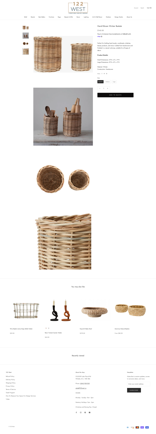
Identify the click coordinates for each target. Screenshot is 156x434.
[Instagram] (80, 412)
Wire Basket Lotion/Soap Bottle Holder (21, 329)
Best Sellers (42, 17)
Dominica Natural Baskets (122, 329)
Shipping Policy (10, 383)
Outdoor (108, 17)
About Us (129, 17)
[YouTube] (89, 412)
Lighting (86, 17)
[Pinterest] (106, 73)
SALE (25, 17)
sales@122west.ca (81, 388)
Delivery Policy (10, 380)
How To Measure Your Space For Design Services (21, 396)
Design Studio (119, 17)
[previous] (6, 315)
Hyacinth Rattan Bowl (86, 329)
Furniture (51, 17)
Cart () (149, 8)
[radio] (100, 81)
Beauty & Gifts (68, 17)
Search (142, 8)
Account (136, 8)
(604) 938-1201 (85, 383)
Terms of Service (11, 389)
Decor (78, 17)
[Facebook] (101, 73)
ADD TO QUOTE (115, 95)
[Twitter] (104, 73)
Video (8, 399)
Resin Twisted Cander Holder (53, 333)
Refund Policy (10, 376)
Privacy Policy (10, 386)
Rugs (59, 17)
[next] (150, 315)
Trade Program (10, 393)
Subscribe (134, 390)
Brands (33, 17)
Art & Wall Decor (97, 17)
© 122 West (12, 426)
